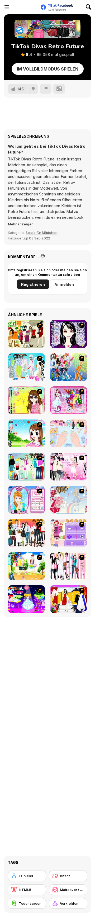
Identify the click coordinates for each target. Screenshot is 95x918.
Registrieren (33, 284)
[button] (21, 224)
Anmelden (64, 284)
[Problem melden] (45, 89)
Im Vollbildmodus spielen (47, 69)
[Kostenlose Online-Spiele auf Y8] (25, 7)
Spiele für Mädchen (42, 232)
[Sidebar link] (7, 7)
